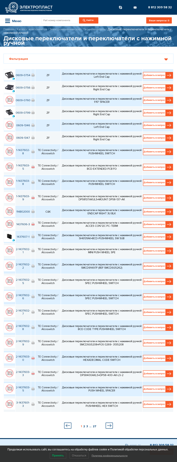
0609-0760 (23, 100)
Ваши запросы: (159, 20)
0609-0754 (23, 75)
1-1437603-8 (23, 182)
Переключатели (94, 29)
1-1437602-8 (23, 151)
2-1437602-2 (23, 266)
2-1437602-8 (23, 327)
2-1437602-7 (23, 312)
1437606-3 (23, 224)
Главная (9, 29)
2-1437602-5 (23, 281)
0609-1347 (23, 138)
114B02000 (23, 211)
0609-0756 (23, 87)
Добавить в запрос (154, 75)
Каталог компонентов (32, 29)
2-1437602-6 (23, 297)
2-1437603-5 (23, 389)
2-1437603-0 (23, 358)
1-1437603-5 (23, 167)
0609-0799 (23, 113)
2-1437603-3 (23, 373)
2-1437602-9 (23, 343)
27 (94, 426)
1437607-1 (23, 237)
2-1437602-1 (23, 251)
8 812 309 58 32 (160, 7)
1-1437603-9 (23, 198)
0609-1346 (23, 125)
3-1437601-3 (23, 404)
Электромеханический (65, 29)
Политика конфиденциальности (110, 455)
